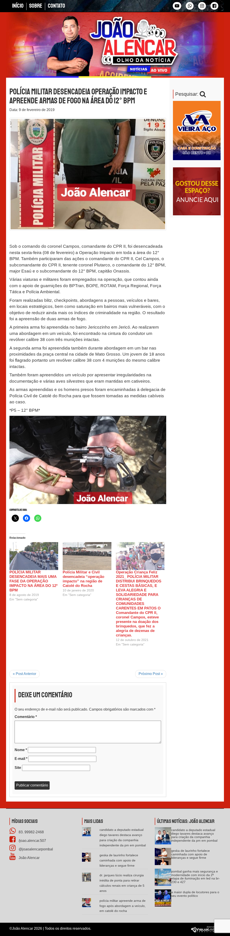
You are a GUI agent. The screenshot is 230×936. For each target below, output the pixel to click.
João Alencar (29, 858)
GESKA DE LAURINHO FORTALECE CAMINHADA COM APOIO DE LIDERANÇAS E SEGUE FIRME (119, 860)
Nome (21, 750)
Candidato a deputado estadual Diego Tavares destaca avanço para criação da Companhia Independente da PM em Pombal (194, 835)
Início (18, 5)
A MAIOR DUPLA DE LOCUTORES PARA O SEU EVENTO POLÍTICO (195, 893)
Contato (56, 5)
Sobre (35, 5)
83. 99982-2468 (31, 832)
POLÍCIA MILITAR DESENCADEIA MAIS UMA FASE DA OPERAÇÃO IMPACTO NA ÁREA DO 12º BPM (33, 581)
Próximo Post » (151, 674)
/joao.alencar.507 (32, 841)
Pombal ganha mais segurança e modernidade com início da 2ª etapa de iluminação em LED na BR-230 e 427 (195, 877)
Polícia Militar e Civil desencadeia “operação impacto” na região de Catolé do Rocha (83, 579)
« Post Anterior (24, 674)
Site (18, 768)
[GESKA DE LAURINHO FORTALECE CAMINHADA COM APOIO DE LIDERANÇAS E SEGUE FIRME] (163, 858)
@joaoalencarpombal (35, 849)
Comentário (26, 717)
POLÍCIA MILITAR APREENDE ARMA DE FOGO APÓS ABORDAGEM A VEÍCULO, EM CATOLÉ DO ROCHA (123, 906)
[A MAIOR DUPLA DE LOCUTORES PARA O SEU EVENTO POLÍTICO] (163, 900)
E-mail (21, 759)
